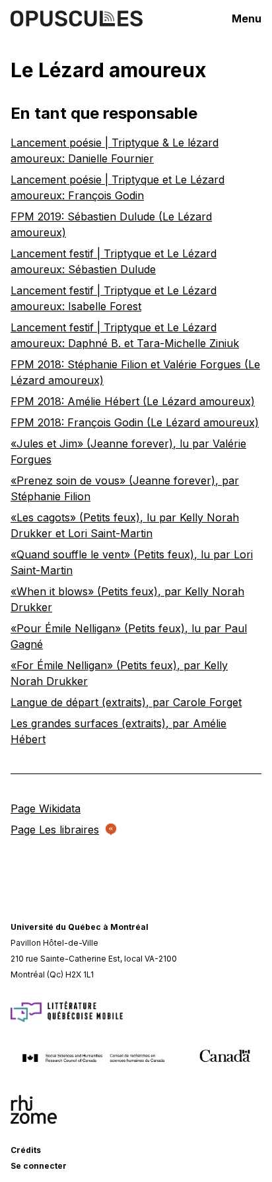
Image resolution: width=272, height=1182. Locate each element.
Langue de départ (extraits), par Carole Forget (126, 702)
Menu (246, 18)
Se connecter (39, 1166)
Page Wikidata (46, 808)
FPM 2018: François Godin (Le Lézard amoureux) (135, 422)
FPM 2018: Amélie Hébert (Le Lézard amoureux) (133, 401)
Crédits (26, 1150)
